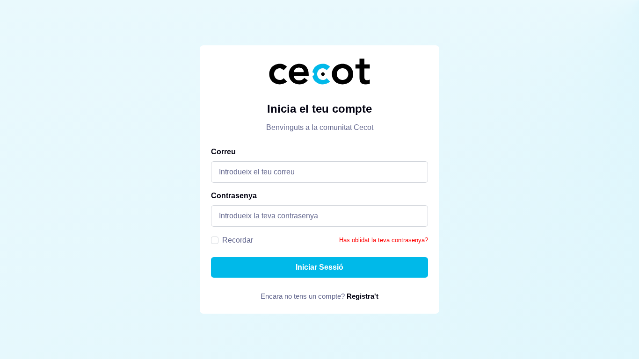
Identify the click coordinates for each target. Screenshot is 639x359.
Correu (223, 152)
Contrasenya (234, 196)
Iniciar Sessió (319, 267)
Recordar (237, 240)
